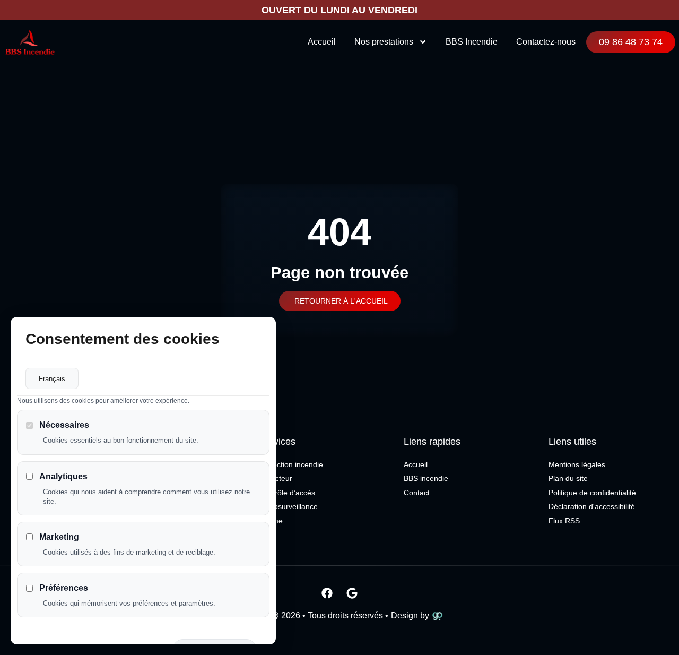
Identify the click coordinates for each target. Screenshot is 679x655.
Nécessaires (64, 424)
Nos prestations (383, 41)
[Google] (352, 593)
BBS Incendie (472, 41)
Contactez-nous (546, 41)
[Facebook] (327, 593)
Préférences (63, 587)
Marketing (59, 536)
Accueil (322, 41)
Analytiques (63, 476)
